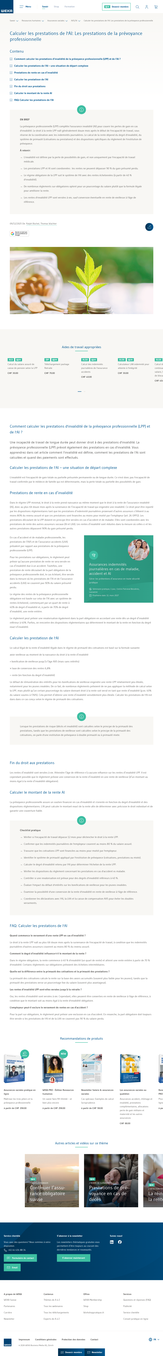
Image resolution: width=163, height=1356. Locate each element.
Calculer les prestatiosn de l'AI (31, 79)
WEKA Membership (92, 1299)
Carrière (8, 1312)
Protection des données (73, 1339)
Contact (94, 1339)
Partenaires (9, 1306)
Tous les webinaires (53, 1306)
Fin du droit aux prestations (30, 86)
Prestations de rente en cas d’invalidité (36, 72)
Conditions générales (45, 1339)
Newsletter (9, 1318)
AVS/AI (74, 20)
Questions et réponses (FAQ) (137, 1299)
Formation (70, 6)
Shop (56, 6)
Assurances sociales (55, 20)
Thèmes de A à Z (52, 1299)
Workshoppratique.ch (93, 1312)
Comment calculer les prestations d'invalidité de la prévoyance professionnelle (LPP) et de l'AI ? (67, 58)
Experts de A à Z (52, 1318)
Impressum (24, 1339)
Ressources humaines (31, 20)
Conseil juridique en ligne (135, 1318)
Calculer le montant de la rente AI (33, 93)
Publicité (127, 1306)
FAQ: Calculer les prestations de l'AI (34, 99)
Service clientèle (131, 1312)
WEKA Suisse (10, 1299)
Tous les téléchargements (56, 1312)
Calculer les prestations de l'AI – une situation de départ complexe (51, 65)
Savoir (45, 6)
